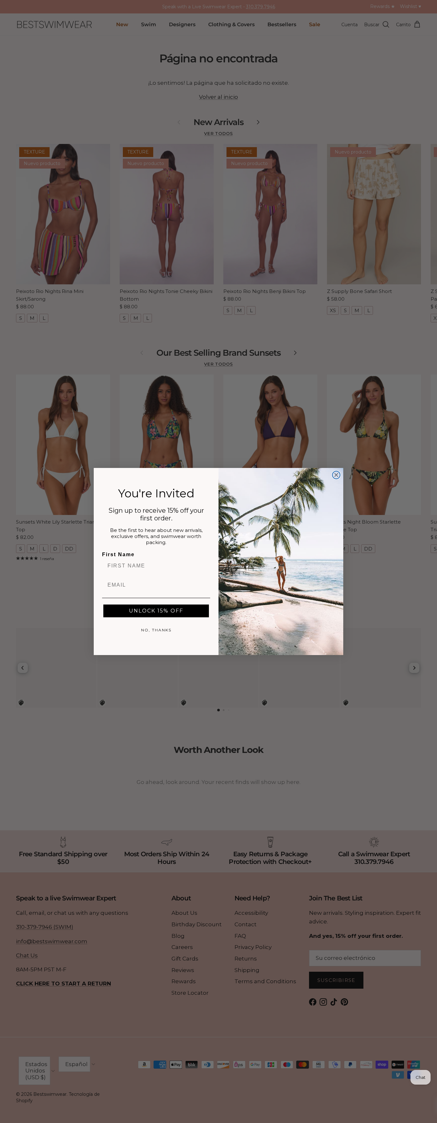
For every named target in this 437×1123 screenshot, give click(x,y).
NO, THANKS (156, 630)
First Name (118, 554)
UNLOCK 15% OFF (156, 611)
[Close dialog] (336, 475)
